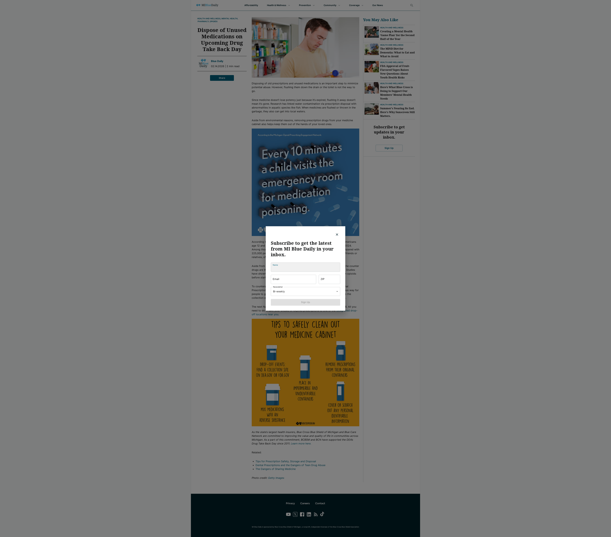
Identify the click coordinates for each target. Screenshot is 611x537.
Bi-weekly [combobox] (279, 291)
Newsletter (278, 287)
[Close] (337, 234)
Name (275, 265)
